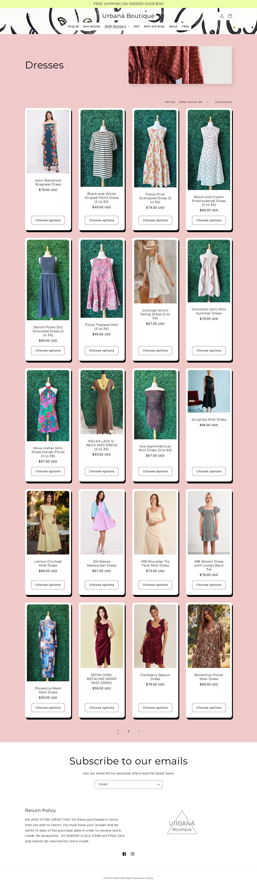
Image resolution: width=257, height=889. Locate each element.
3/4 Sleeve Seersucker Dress (101, 563)
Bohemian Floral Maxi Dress (209, 677)
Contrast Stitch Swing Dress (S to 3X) (155, 314)
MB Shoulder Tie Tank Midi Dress (155, 563)
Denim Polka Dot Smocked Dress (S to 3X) (48, 331)
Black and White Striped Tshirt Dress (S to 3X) (102, 198)
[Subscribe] (158, 784)
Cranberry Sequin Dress (155, 677)
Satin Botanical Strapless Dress (48, 182)
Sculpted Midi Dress (209, 419)
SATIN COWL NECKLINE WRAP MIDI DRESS (101, 679)
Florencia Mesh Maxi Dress (48, 690)
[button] (29, 16)
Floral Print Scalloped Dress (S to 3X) (155, 198)
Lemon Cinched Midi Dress (48, 563)
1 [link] (118, 731)
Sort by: (170, 102)
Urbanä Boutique (122, 878)
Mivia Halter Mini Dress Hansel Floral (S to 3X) (48, 452)
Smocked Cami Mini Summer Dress (209, 311)
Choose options (48, 220)
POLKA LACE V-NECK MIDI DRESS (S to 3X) (101, 445)
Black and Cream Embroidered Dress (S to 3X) (209, 201)
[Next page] (139, 731)
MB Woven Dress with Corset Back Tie (209, 565)
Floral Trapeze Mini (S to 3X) (101, 327)
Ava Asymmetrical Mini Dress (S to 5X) (155, 448)
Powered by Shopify (143, 878)
